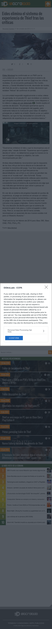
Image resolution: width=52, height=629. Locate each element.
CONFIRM (14, 338)
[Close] (47, 288)
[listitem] (26, 331)
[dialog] (26, 314)
